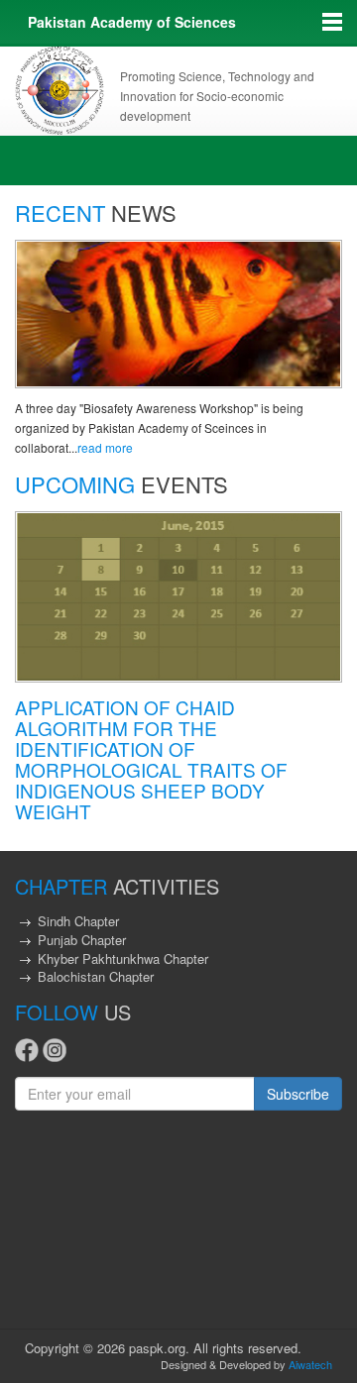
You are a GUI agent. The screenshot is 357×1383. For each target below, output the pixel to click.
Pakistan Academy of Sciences (132, 22)
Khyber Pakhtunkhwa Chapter (123, 958)
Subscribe (298, 1094)
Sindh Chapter (78, 920)
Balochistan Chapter (96, 976)
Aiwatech (310, 1364)
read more (105, 447)
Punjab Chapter (82, 939)
